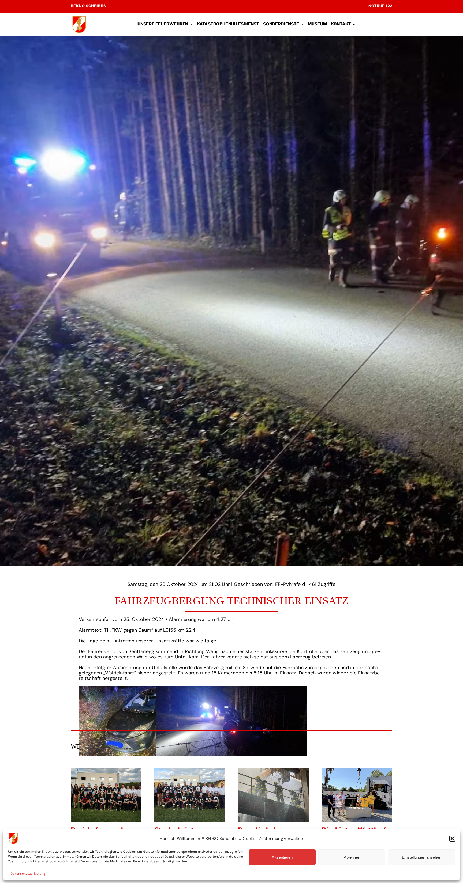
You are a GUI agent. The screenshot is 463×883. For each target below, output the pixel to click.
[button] (452, 838)
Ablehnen (352, 857)
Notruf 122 (380, 5)
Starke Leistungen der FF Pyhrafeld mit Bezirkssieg (360, 795)
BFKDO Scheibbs (88, 5)
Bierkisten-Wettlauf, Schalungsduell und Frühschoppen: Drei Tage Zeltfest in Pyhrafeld (193, 795)
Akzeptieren (282, 857)
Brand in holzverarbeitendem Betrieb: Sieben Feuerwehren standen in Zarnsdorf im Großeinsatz (110, 795)
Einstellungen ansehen (421, 857)
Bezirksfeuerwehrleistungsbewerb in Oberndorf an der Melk (277, 795)
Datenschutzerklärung (28, 873)
